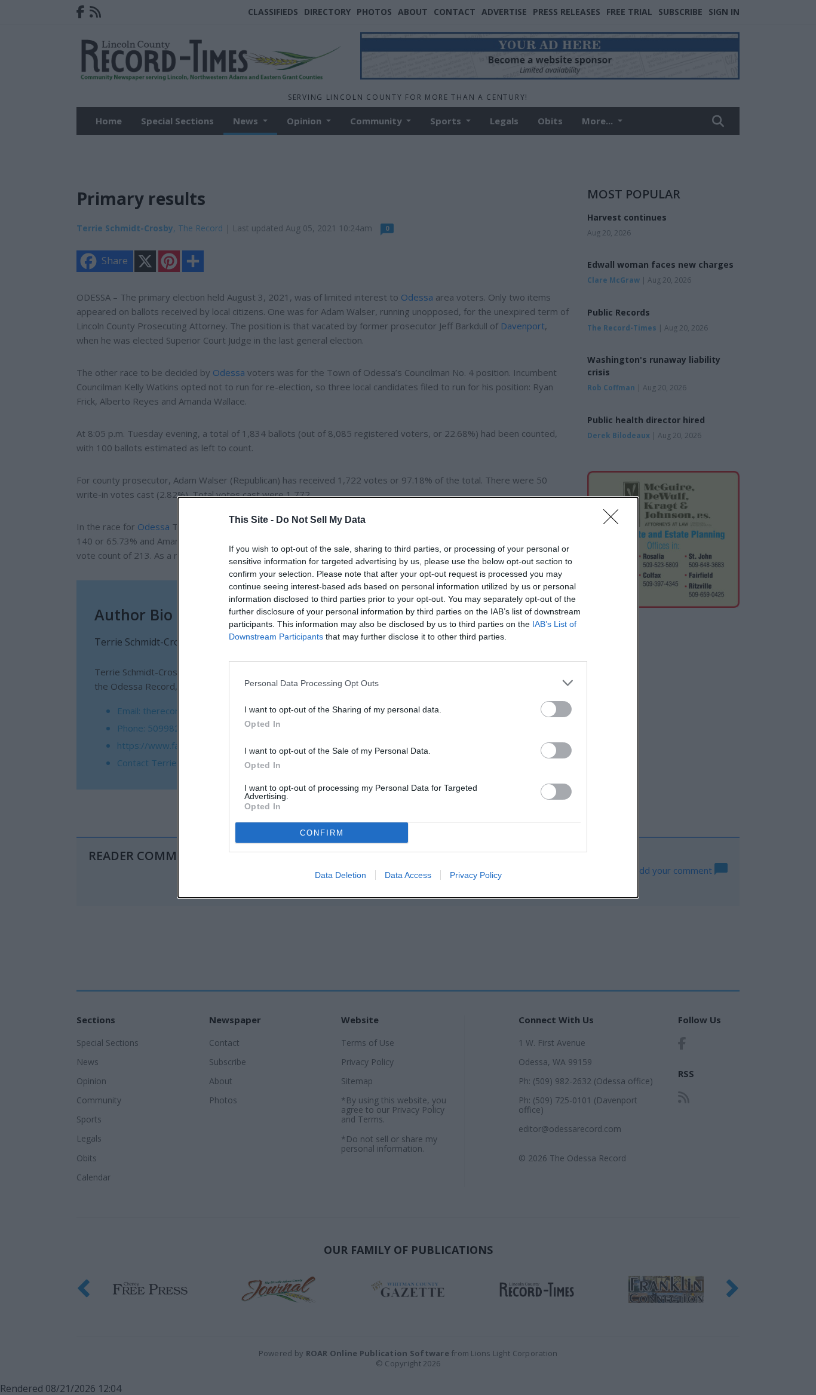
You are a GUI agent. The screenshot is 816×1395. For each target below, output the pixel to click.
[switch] (556, 709)
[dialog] (408, 697)
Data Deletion (340, 875)
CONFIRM (322, 832)
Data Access (408, 875)
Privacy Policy (476, 875)
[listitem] (408, 683)
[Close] (614, 520)
